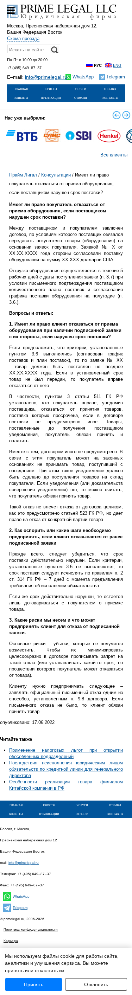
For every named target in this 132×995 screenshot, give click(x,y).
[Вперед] (126, 115)
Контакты (110, 97)
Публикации (51, 97)
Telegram (20, 908)
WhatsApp (21, 896)
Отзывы (110, 88)
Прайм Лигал (23, 175)
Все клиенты (113, 155)
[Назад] (116, 115)
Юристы (51, 88)
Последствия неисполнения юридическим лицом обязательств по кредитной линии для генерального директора (66, 769)
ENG (117, 65)
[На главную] (61, 19)
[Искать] (54, 50)
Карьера (11, 941)
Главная (21, 88)
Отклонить (96, 984)
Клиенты (21, 97)
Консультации (56, 175)
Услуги (80, 88)
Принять (33, 984)
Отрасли (80, 97)
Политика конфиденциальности (31, 929)
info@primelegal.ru (46, 77)
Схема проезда (23, 38)
